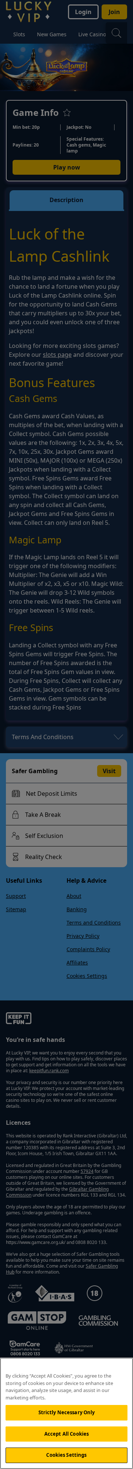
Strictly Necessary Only (66, 1412)
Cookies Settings (66, 1455)
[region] (66, 1413)
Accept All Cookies (66, 1434)
